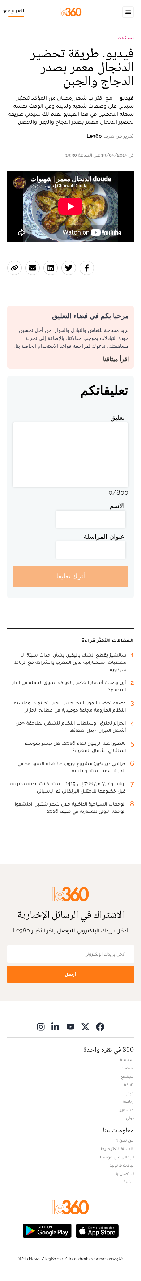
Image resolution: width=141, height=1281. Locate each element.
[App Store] (97, 1230)
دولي (130, 1117)
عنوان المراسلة (104, 536)
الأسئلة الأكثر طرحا (117, 1148)
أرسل (70, 974)
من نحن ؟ (125, 1140)
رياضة (128, 1101)
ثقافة (129, 1084)
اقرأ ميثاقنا (116, 359)
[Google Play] (47, 1230)
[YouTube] (70, 1026)
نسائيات (126, 37)
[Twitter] (85, 1026)
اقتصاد (127, 1068)
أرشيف (127, 1181)
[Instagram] (41, 1026)
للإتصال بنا (124, 1173)
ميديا (129, 1093)
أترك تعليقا (70, 576)
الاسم (117, 505)
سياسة (127, 1059)
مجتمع (127, 1076)
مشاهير (127, 1109)
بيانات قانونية (122, 1165)
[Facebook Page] (100, 1026)
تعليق (117, 417)
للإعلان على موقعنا (117, 1157)
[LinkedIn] (55, 1026)
